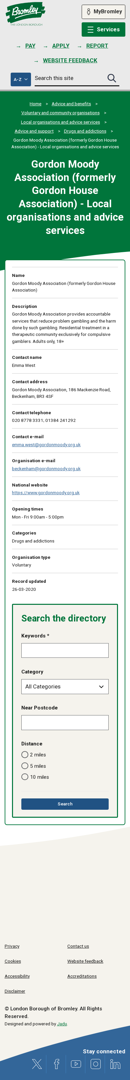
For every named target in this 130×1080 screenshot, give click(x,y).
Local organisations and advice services (60, 122)
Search (74, 805)
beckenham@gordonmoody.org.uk (46, 468)
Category (32, 672)
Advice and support (34, 131)
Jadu (62, 1023)
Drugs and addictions (85, 131)
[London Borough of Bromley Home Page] (25, 14)
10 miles (39, 777)
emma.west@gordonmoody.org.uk (46, 444)
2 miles (38, 755)
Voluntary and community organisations (60, 112)
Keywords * (35, 636)
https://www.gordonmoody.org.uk (46, 492)
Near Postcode (39, 708)
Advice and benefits (71, 103)
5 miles (38, 766)
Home (35, 103)
